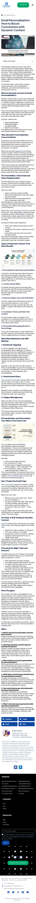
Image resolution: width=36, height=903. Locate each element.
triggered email (20, 151)
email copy (9, 484)
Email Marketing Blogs (9, 15)
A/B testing (5, 525)
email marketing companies (19, 211)
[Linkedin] (20, 767)
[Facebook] (15, 767)
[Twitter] (13, 892)
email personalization (12, 380)
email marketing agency (16, 476)
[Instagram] (18, 892)
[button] (32, 5)
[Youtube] (27, 892)
